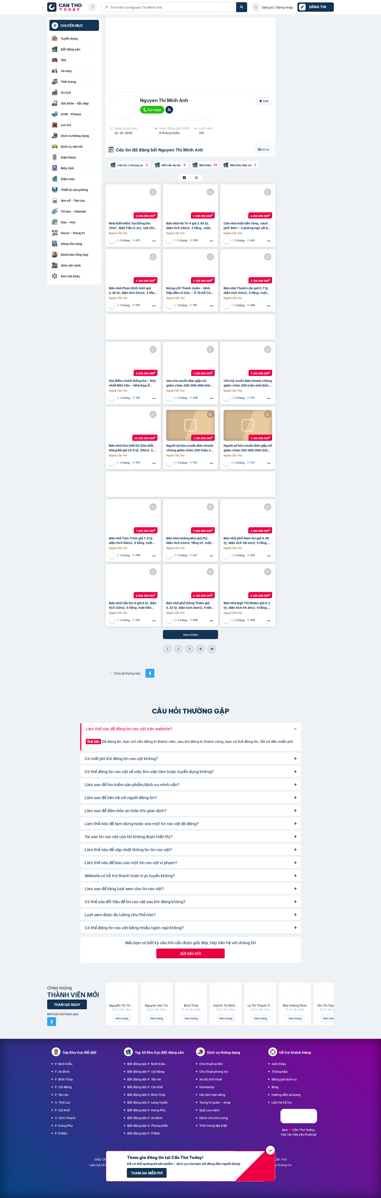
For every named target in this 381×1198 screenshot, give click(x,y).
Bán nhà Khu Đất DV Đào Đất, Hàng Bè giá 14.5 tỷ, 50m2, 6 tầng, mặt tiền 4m (131, 447)
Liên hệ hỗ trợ (282, 1102)
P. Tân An (61, 1094)
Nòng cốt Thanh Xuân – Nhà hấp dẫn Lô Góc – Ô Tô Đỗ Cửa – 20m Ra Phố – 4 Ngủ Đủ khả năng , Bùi (189, 290)
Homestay (207, 1086)
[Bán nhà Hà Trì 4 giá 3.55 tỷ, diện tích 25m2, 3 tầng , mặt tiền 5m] (190, 203)
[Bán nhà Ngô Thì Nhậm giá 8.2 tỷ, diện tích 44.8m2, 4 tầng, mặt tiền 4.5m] (248, 582)
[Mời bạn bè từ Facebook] (51, 1021)
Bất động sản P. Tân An (144, 1079)
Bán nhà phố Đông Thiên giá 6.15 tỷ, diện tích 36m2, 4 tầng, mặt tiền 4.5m (190, 605)
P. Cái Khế (62, 1110)
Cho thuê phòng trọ (213, 1071)
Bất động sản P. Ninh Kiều (146, 1063)
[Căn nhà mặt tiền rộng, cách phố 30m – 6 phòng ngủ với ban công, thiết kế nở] (248, 203)
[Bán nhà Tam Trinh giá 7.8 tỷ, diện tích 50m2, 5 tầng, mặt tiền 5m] (133, 518)
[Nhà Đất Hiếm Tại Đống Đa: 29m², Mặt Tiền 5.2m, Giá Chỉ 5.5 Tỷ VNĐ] (133, 203)
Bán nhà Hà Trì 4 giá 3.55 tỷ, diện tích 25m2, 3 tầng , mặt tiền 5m (188, 225)
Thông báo (280, 1071)
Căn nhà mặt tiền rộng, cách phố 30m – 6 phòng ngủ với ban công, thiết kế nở (248, 225)
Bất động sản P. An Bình (144, 1117)
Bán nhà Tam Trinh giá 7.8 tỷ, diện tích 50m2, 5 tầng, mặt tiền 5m (131, 540)
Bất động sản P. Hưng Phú (146, 1110)
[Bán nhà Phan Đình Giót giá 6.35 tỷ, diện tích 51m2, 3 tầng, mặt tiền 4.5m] (133, 267)
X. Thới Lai (62, 1102)
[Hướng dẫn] (92, 7)
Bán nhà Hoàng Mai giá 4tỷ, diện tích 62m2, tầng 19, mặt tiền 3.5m (188, 540)
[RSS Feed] (169, 110)
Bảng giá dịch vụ (284, 1079)
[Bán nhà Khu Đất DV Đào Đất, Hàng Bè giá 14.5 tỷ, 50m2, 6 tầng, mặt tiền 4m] (133, 425)
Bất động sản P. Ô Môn (143, 1133)
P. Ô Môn (61, 1133)
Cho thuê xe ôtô (210, 1063)
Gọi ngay (154, 109)
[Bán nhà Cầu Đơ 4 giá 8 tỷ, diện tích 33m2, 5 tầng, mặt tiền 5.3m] (133, 582)
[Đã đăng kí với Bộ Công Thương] (298, 1122)
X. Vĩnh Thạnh (65, 1117)
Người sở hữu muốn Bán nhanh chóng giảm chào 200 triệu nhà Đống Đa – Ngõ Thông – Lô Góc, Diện (190, 447)
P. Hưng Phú (64, 1125)
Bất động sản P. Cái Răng (145, 1071)
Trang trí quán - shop (215, 1102)
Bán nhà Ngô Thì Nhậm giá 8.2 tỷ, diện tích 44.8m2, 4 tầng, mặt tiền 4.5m (247, 605)
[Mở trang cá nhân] (121, 994)
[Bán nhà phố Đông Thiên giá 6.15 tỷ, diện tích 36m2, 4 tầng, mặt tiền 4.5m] (190, 582)
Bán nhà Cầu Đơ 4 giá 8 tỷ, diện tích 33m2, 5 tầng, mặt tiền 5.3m (133, 605)
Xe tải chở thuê (210, 1079)
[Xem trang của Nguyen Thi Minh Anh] (112, 240)
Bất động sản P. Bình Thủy (146, 1094)
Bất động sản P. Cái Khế (144, 1086)
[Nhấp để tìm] (241, 7)
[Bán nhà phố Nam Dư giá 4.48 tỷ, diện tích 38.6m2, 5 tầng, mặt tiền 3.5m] (248, 518)
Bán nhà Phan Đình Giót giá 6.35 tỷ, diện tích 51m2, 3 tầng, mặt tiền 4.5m (133, 290)
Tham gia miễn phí (146, 1172)
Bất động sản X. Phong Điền (147, 1125)
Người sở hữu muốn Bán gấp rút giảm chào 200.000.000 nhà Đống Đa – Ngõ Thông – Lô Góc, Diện (248, 447)
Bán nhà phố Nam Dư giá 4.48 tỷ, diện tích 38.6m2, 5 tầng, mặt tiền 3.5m (246, 540)
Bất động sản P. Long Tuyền (147, 1102)
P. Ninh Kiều (63, 1063)
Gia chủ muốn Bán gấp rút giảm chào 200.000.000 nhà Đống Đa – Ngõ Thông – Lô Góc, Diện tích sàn (188, 382)
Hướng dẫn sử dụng (286, 1094)
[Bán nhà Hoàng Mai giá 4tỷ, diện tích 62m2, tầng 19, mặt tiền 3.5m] (190, 518)
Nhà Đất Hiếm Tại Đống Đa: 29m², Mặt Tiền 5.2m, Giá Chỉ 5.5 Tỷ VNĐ (131, 225)
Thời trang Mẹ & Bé (213, 1125)
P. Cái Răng (63, 1086)
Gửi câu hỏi (190, 953)
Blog (275, 1086)
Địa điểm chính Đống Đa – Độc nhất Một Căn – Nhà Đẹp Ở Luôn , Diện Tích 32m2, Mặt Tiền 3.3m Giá (132, 382)
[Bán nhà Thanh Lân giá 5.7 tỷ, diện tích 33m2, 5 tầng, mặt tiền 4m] (248, 267)
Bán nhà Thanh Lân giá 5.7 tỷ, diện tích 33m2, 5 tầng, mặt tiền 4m (246, 290)
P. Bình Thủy (64, 1079)
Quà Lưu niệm (209, 1110)
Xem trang (121, 1018)
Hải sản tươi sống (212, 1094)
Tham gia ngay (67, 1004)
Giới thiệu (279, 1063)
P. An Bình (62, 1071)
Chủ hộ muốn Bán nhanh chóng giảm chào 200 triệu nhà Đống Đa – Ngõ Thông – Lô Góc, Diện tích (248, 382)
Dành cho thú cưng (213, 1117)
